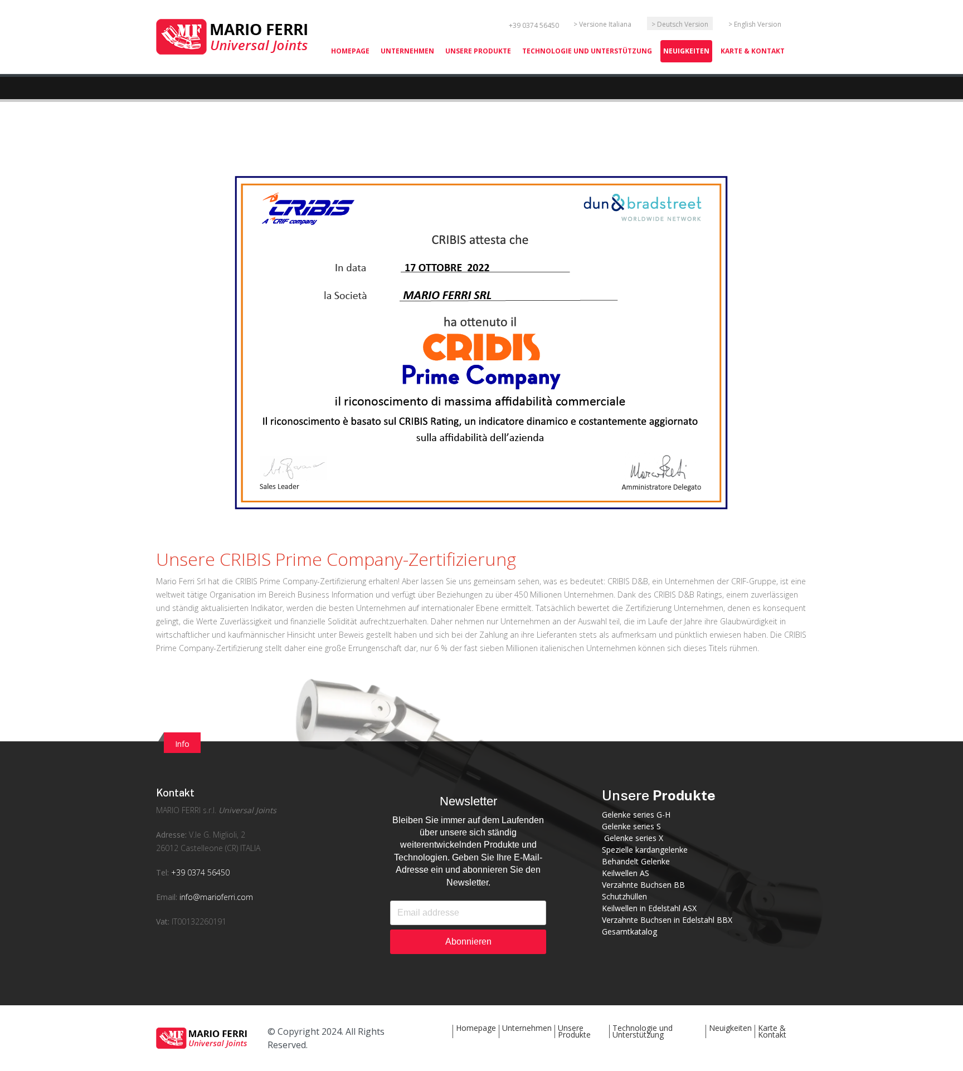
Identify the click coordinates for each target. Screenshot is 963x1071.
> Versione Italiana (602, 24)
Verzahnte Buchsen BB (643, 884)
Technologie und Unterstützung (642, 1031)
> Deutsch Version (679, 24)
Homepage (476, 1028)
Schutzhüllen (624, 896)
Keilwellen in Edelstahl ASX (649, 908)
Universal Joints (247, 810)
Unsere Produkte (574, 1031)
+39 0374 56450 (534, 25)
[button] (478, 51)
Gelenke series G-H (636, 814)
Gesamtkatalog (629, 931)
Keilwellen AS (625, 873)
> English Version (754, 24)
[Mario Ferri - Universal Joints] (234, 36)
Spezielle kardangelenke (645, 849)
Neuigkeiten (730, 1028)
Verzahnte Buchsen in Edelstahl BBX (667, 919)
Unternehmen (527, 1028)
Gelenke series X (632, 838)
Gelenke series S (631, 826)
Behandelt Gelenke (636, 861)
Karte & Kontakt (772, 1031)
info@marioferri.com (216, 897)
